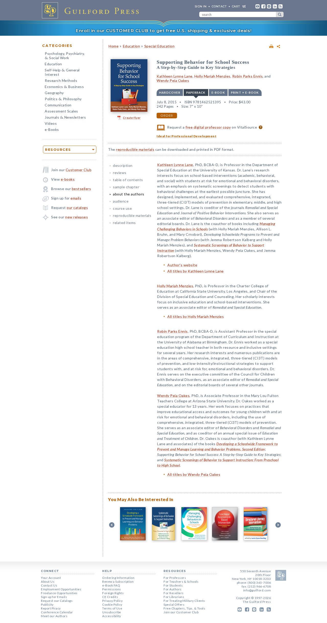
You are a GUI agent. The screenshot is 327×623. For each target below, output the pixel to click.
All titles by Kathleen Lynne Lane (195, 271)
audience (121, 201)
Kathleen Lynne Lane (175, 76)
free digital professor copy (208, 127)
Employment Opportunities (61, 589)
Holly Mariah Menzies (212, 76)
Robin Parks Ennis (247, 76)
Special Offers (174, 604)
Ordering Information (118, 578)
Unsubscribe (111, 612)
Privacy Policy (112, 601)
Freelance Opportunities (59, 593)
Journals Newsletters (65, 117)
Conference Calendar (57, 612)
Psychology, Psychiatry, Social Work (65, 56)
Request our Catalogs (57, 601)
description (123, 165)
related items (124, 222)
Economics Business (64, 87)
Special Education (159, 46)
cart (236, 6)
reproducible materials (135, 149)
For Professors (175, 578)
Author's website (182, 265)
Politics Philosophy (63, 99)
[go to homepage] (92, 10)
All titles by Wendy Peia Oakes (193, 474)
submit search (280, 14)
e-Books (52, 129)
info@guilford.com (257, 590)
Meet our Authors (54, 616)
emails (76, 198)
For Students (173, 585)
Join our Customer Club (181, 612)
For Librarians (174, 597)
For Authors (173, 589)
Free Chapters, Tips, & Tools (184, 608)
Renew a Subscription (118, 581)
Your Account (51, 578)
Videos (51, 123)
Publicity (47, 604)
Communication (58, 105)
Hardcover (169, 92)
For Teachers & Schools (181, 581)
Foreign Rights (113, 593)
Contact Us (49, 585)
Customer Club (79, 170)
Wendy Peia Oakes (173, 80)
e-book (218, 92)
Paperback (196, 92)
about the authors (128, 194)
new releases (76, 217)
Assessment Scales (61, 111)
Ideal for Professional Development (186, 136)
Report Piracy (51, 608)
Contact (219, 6)
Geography (54, 93)
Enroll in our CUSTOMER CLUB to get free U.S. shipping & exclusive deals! (163, 30)
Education (53, 64)
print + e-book (245, 92)
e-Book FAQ (111, 585)
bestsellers (81, 188)
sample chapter (126, 187)
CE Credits (110, 597)
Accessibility (111, 616)
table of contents (128, 180)
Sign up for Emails (54, 597)
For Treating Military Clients (184, 601)
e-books (68, 179)
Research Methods (61, 80)
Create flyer (132, 118)
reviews (119, 172)
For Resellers (174, 593)
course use (122, 208)
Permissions (111, 589)
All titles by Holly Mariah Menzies (195, 316)
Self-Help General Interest (62, 72)
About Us (47, 581)
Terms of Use (112, 608)
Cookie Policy (112, 604)
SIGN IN (201, 6)
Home (114, 46)
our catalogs (77, 207)
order (167, 115)
